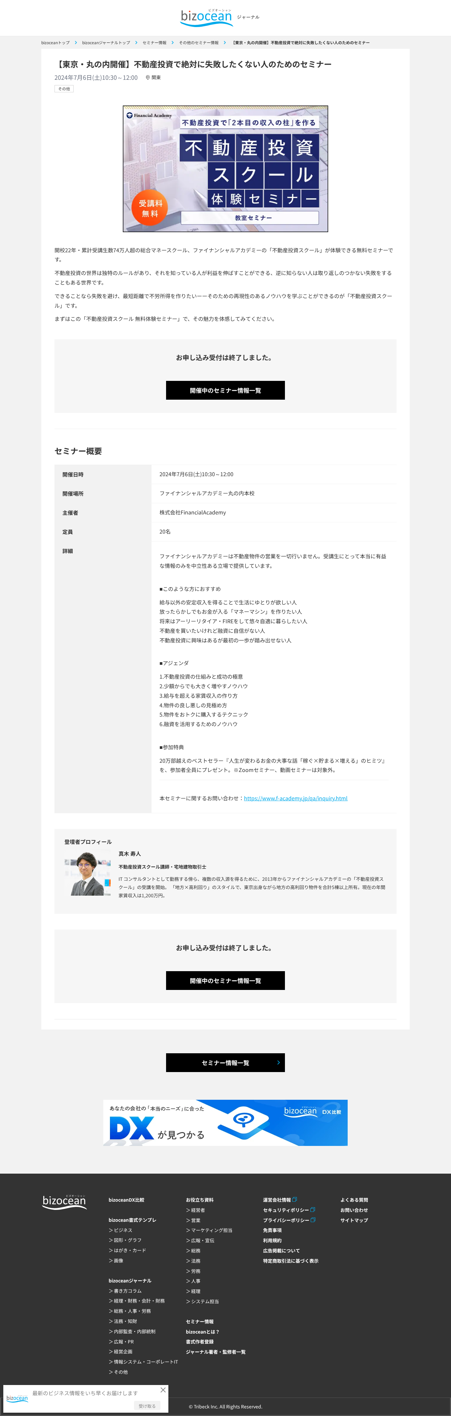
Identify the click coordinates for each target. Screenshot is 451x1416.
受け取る (147, 1406)
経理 (195, 1291)
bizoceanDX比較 (126, 1199)
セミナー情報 (200, 1321)
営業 (195, 1220)
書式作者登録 (200, 1341)
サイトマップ (354, 1220)
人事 (195, 1280)
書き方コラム (128, 1290)
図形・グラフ (128, 1240)
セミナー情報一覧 (225, 1062)
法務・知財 (125, 1321)
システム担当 (205, 1301)
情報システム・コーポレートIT (146, 1361)
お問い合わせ (354, 1210)
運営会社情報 (277, 1199)
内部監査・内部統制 (135, 1331)
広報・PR (124, 1341)
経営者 (198, 1210)
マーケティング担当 (211, 1230)
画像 (118, 1260)
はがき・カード (130, 1250)
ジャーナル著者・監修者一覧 (216, 1351)
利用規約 (272, 1240)
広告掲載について (281, 1250)
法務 (195, 1260)
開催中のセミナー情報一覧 (225, 390)
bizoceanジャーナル (130, 1280)
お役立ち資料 (200, 1199)
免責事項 (272, 1230)
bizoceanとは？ (203, 1331)
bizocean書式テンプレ (132, 1219)
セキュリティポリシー (286, 1210)
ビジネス (123, 1230)
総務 (195, 1250)
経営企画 (123, 1351)
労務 (195, 1271)
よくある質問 (354, 1199)
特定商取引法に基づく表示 (291, 1260)
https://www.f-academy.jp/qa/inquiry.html (296, 798)
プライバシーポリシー (286, 1220)
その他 (64, 88)
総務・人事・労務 (132, 1311)
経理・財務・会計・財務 (139, 1300)
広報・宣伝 (202, 1240)
